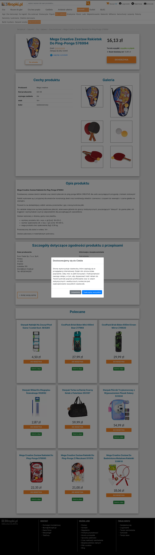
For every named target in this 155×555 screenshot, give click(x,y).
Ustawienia (75, 292)
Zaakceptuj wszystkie (92, 292)
